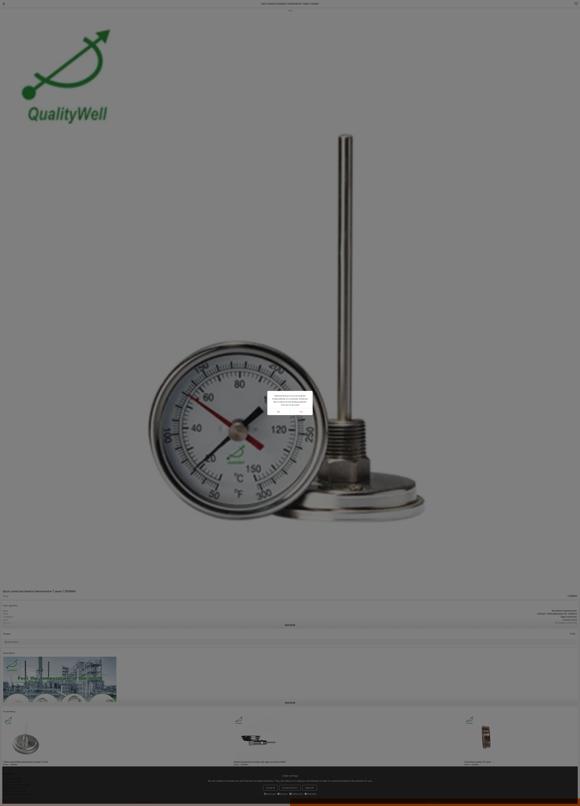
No (278, 411)
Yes (301, 411)
